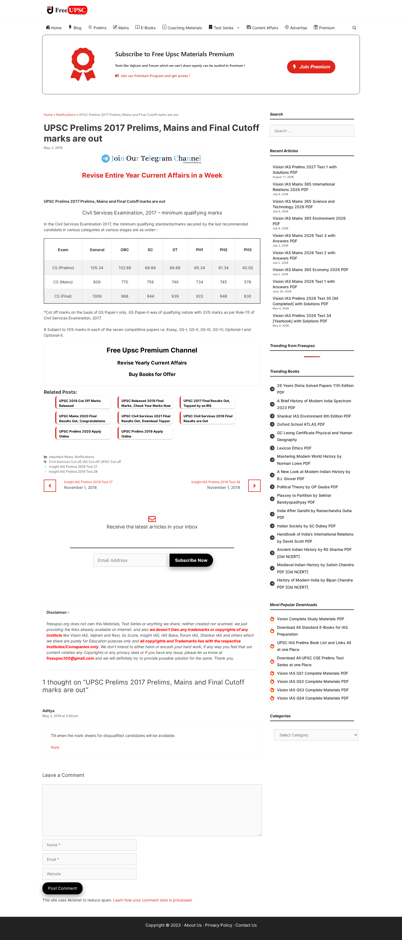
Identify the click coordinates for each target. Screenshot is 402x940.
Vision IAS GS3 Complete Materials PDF (313, 690)
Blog (76, 27)
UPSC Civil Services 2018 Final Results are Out (207, 418)
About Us (193, 925)
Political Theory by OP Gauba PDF (307, 486)
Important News (61, 457)
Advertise (298, 27)
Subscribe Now (191, 560)
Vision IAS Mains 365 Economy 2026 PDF (310, 269)
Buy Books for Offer (152, 374)
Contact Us (246, 925)
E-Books (148, 27)
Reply (55, 747)
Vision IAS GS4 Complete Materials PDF (313, 698)
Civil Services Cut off (65, 462)
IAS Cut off (91, 462)
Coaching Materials (184, 27)
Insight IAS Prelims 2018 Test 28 (73, 471)
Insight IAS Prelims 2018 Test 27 (73, 467)
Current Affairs (264, 27)
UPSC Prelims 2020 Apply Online (80, 433)
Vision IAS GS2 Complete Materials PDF (313, 681)
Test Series (223, 27)
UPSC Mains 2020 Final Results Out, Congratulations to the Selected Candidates (82, 420)
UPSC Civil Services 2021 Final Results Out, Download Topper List (145, 420)
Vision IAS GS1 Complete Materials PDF (312, 673)
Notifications (65, 115)
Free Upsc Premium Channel (152, 350)
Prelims (99, 27)
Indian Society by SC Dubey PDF (306, 526)
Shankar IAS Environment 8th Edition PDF (314, 416)
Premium (326, 27)
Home (56, 27)
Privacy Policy (218, 925)
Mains (123, 27)
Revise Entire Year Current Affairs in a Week (152, 175)
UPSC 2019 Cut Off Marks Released (80, 403)
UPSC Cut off (110, 462)
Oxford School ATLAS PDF (301, 424)
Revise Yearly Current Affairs (152, 363)
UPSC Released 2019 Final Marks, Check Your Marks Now (146, 403)
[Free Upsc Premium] (201, 64)
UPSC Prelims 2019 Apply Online (142, 433)
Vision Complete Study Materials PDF (310, 618)
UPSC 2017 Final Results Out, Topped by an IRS (206, 403)
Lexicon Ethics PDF (294, 448)
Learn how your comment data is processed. (153, 900)
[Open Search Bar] (354, 28)
